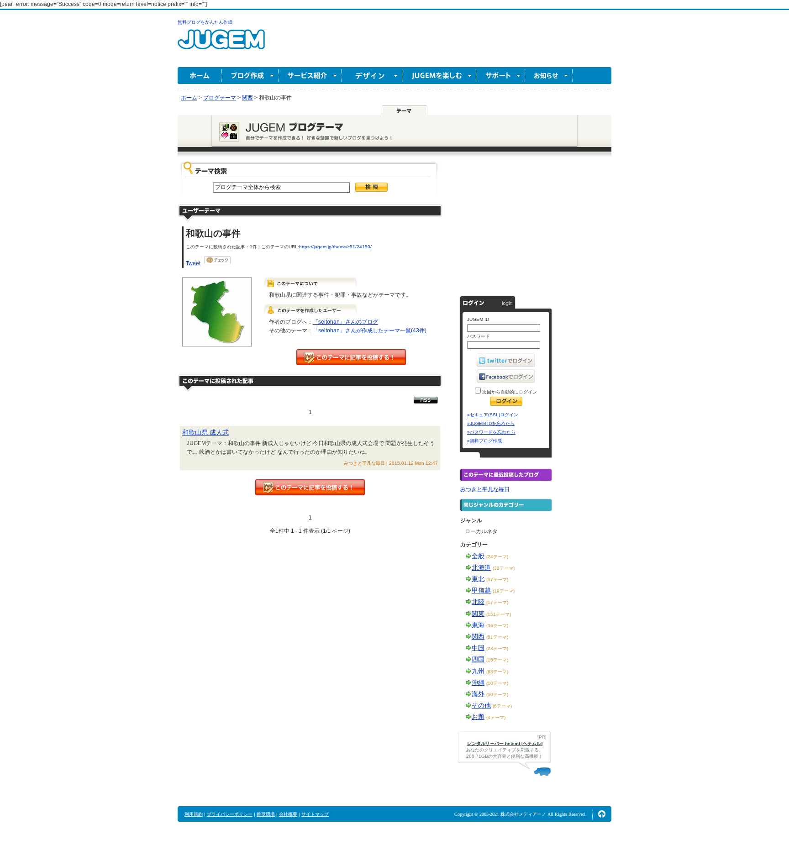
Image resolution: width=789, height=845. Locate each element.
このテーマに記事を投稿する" (310, 487)
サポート (500, 75)
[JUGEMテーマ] (404, 110)
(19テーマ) (504, 590)
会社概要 (288, 814)
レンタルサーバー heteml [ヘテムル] (504, 743)
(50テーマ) (497, 694)
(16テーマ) (497, 659)
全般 (478, 556)
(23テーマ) (497, 648)
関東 (478, 613)
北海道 (481, 567)
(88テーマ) (497, 671)
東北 (478, 579)
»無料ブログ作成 (484, 440)
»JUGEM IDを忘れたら (491, 423)
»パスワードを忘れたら (491, 432)
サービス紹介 (310, 75)
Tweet (193, 263)
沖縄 (478, 682)
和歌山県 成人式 (205, 432)
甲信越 (481, 590)
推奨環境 (266, 814)
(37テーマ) (497, 579)
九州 (478, 671)
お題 (478, 716)
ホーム (200, 75)
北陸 (478, 601)
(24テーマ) (497, 556)
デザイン (372, 75)
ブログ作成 (250, 75)
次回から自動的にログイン (509, 391)
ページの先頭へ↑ (601, 814)
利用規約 (193, 814)
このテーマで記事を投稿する (351, 357)
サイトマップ (315, 814)
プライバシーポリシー (229, 814)
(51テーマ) (497, 637)
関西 (478, 636)
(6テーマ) (502, 706)
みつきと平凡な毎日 (485, 489)
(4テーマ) (495, 717)
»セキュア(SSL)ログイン (492, 414)
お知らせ (549, 75)
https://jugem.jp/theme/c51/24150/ (335, 246)
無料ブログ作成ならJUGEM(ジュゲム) (221, 44)
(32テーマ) (504, 568)
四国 (478, 659)
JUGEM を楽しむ (439, 75)
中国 (478, 647)
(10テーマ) (497, 683)
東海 (478, 625)
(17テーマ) (497, 602)
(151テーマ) (498, 614)
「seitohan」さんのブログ (345, 322)
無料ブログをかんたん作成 (205, 22)
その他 (481, 705)
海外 (478, 694)
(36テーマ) (497, 625)
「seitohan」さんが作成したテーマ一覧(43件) (369, 330)
